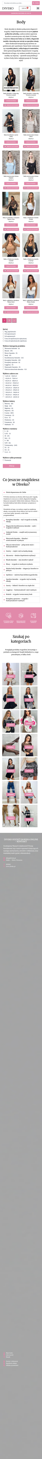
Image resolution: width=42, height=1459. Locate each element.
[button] (38, 8)
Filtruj (11, 466)
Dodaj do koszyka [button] (31, 100)
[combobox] (16, 3)
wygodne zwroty (33, 621)
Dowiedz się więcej (11, 100)
